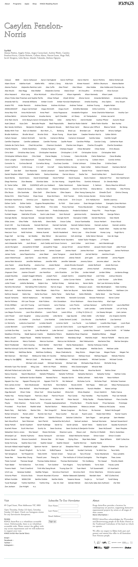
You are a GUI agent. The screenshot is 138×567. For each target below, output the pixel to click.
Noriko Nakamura (76, 388)
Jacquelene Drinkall (30, 247)
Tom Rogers (68, 465)
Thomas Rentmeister (69, 461)
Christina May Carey (26, 152)
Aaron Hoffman (66, 80)
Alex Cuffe (50, 87)
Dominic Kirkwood (92, 181)
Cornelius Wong (42, 163)
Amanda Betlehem (102, 98)
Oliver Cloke (25, 392)
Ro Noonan (96, 410)
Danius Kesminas (51, 174)
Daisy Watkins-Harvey (67, 167)
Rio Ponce (83, 410)
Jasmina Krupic (108, 254)
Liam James (121, 312)
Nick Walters (61, 385)
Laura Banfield (123, 305)
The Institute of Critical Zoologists (77, 457)
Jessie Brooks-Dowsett (74, 265)
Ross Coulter (61, 414)
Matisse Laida (112, 348)
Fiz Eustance (10, 211)
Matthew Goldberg (44, 352)
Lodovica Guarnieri (27, 323)
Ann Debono (114, 109)
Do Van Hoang (58, 181)
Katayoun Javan (85, 287)
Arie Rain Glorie (11, 120)
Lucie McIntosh (103, 327)
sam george (104, 417)
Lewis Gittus (66, 312)
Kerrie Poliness (11, 301)
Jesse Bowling (24, 265)
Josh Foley (100, 276)
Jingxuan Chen (11, 272)
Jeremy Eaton (86, 261)
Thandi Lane (41, 457)
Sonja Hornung (11, 443)
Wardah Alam (95, 476)
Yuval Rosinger (11, 483)
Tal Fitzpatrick (27, 454)
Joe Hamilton (45, 272)
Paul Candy (72, 396)
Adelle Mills (39, 83)
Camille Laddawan (31, 142)
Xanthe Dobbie (41, 479)
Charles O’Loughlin (95, 145)
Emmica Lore (32, 200)
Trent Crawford (26, 468)
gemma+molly (80, 214)
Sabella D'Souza (55, 417)
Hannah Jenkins (119, 225)
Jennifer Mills (51, 261)
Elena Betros (96, 189)
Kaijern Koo (43, 283)
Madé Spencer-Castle (34, 334)
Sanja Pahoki (10, 425)
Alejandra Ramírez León (31, 87)
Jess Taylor (9, 265)
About (7, 4)
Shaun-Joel (81, 432)
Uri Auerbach (113, 468)
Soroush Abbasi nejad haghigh (17, 446)
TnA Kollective (25, 465)
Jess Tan (116, 261)
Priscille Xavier (92, 403)
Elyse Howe (38, 196)
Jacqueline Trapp (50, 247)
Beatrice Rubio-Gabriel (77, 123)
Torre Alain (99, 465)
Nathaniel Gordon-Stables (31, 378)
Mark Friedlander (12, 345)
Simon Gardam (11, 439)
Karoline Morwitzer (13, 287)
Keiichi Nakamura (30, 298)
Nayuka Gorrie (68, 378)
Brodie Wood (28, 134)
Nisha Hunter (58, 388)
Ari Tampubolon (90, 116)
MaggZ (113, 334)
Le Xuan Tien (75, 309)
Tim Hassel (102, 461)
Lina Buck (36, 319)
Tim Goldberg (88, 461)
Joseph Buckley (11, 276)
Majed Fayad (25, 338)
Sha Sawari (33, 432)
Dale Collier (86, 167)
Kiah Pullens (44, 301)
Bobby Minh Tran (12, 131)
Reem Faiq (9, 410)
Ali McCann (98, 91)
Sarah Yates (87, 425)
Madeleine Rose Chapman (77, 334)
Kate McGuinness (24, 290)
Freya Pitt (96, 211)
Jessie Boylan (54, 265)
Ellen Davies (51, 192)
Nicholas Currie (83, 381)
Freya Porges (110, 211)
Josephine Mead (85, 276)
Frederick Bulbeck (80, 211)
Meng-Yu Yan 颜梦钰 (13, 359)
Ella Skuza (9, 192)
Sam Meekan (119, 417)
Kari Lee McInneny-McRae (108, 283)
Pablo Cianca (116, 392)
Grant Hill (9, 225)
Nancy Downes (11, 374)
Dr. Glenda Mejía (111, 181)
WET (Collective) (112, 476)
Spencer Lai (56, 446)
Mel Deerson (10, 356)
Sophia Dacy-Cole (28, 443)
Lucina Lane (119, 327)
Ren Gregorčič (51, 410)
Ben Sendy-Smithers (13, 127)
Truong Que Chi (66, 468)
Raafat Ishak (35, 407)
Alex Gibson (77, 87)
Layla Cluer (60, 309)
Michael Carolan (98, 359)
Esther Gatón (25, 203)
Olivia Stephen (84, 392)
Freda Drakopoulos (61, 211)
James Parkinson (122, 250)
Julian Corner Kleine (72, 279)
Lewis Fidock (52, 312)
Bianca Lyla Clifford (92, 127)
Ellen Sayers (66, 192)
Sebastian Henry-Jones (14, 432)
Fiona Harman (68, 207)
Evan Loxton (74, 203)
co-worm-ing (82, 160)
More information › (101, 515)
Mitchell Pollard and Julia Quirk (18, 370)
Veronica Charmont (60, 472)
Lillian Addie (86, 316)
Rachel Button (51, 407)
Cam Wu (42, 138)
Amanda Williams (30, 102)
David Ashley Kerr (99, 174)
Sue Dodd (69, 450)
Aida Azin (69, 83)
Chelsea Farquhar (48, 149)
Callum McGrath (28, 138)
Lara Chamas (59, 305)
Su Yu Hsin (41, 450)
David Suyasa (74, 178)
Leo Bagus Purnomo (13, 312)
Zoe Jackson (10, 486)
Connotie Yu (10, 163)
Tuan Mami (81, 468)
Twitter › (7, 543)
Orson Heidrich (100, 392)
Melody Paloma (118, 356)
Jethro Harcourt (48, 269)
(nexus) (8, 80)
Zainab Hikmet (74, 483)
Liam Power (10, 316)
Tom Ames (39, 465)
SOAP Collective (122, 439)
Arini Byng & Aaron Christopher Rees (37, 120)
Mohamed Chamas (60, 370)
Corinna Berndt (25, 163)
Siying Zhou (73, 439)
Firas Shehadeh (119, 207)
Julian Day (89, 279)
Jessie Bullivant (94, 265)
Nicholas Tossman (118, 381)
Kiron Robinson (77, 301)
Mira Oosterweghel (80, 367)
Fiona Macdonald (85, 207)
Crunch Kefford (11, 167)
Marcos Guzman (46, 341)
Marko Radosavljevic (74, 345)
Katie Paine (56, 294)
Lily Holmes (9, 319)
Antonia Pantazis (28, 116)
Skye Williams (106, 439)
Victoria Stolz (26, 476)
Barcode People (38, 123)
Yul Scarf (100, 479)
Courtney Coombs (61, 163)
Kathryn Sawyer (11, 294)
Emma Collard (106, 196)
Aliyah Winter (69, 98)
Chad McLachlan (35, 145)
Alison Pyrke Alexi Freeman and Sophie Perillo (24, 98)
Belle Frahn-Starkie (100, 123)
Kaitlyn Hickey (58, 283)
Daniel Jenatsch (48, 171)
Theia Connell (10, 461)
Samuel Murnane (99, 421)
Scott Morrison (27, 428)
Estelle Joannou (110, 200)
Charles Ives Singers (74, 145)
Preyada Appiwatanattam (55, 403)
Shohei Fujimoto (27, 436)
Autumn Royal (118, 120)
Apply (27, 4)
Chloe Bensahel (84, 149)
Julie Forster (103, 279)
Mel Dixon (24, 356)
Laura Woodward (26, 309)
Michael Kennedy (55, 363)
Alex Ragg (23, 91)
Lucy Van (27, 330)
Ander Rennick (24, 105)
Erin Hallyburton (93, 200)
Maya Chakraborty (63, 352)
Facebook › (8, 540)
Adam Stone (10, 83)
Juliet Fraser (10, 283)
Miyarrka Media (41, 370)
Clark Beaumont (27, 160)
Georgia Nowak (27, 218)
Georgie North (63, 218)
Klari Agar (111, 301)
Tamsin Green (57, 454)
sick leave (60, 436)
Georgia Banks (11, 218)
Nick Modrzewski (32, 385)
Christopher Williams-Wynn (16, 156)
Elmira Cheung (122, 192)
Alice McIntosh (40, 94)
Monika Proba (78, 370)
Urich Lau (9, 472)
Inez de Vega (112, 236)
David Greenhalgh (41, 178)
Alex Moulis (9, 91)
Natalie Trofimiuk (66, 374)
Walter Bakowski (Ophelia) (74, 476)
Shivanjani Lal (10, 436)
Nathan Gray (10, 378)
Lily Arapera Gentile (117, 316)
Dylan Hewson (83, 185)
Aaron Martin (83, 80)
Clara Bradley (115, 156)
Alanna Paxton (11, 87)
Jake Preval (121, 247)
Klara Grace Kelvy (95, 301)
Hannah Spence (43, 229)
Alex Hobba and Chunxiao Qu (112, 87)
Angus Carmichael (29, 109)
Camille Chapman (12, 142)
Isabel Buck (25, 240)
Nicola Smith (76, 385)
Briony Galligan (115, 131)
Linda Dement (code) (68, 319)
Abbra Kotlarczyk (116, 80)
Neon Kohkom (113, 378)
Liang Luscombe (42, 316)
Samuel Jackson (81, 421)
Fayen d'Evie (40, 207)
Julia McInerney (52, 279)
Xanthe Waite (57, 479)
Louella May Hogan (109, 323)
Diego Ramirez (11, 181)
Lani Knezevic (44, 305)
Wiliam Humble (11, 479)
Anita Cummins (98, 109)
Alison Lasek (107, 94)
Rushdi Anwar (10, 417)
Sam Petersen (28, 421)
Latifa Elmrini (106, 305)
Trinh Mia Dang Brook (46, 468)
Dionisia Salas (42, 181)
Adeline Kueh (25, 83)
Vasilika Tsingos (41, 472)
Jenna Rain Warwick (13, 261)
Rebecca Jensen (88, 407)
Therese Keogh (26, 461)
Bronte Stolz (43, 134)
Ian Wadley (33, 236)
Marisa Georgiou (121, 341)
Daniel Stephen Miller (14, 174)
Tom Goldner (53, 465)
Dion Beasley (26, 181)
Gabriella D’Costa (29, 214)
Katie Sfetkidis (85, 294)
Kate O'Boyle (41, 290)
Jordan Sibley (104, 272)
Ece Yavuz (9, 189)
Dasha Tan (83, 174)
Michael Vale (71, 363)
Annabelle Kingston (80, 112)
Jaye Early (29, 258)
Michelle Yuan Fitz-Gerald (15, 367)
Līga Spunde (72, 316)
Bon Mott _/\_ (47, 131)
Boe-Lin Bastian (29, 131)
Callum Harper (11, 138)
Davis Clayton (89, 178)
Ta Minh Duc (101, 450)
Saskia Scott (102, 425)
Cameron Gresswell (77, 138)
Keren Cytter (114, 298)
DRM (24, 185)
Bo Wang (123, 127)
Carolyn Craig (100, 142)
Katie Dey (26, 294)
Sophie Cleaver (63, 443)
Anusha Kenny (45, 116)
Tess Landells (118, 454)
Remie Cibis (35, 410)
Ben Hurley (116, 123)
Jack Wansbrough (106, 243)
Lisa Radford (100, 319)
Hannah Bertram (41, 225)
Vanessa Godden (24, 472)
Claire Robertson (98, 156)
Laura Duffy (10, 309)
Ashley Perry (71, 120)
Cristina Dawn (111, 163)
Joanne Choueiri (28, 272)
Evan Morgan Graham (93, 203)
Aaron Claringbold (48, 80)
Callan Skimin (111, 134)
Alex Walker (36, 91)
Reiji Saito (22, 410)
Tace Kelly (115, 450)
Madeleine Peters (54, 334)
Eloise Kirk (9, 196)
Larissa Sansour (90, 305)
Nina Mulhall (24, 388)
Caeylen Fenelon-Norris (91, 134)
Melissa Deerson (67, 356)
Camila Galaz (94, 138)
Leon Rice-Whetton (34, 312)
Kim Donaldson (60, 301)
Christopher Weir (109, 152)
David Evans (24, 178)
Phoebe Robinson (105, 399)
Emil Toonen (69, 196)
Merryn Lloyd (31, 359)
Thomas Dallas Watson (46, 461)
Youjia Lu (88, 479)
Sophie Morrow (80, 443)
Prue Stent (21, 407)
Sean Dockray (56, 428)
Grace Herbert (100, 221)
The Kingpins (101, 457)
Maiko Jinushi (10, 338)
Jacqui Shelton (83, 247)
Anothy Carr (123, 112)
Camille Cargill (110, 138)
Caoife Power (66, 142)
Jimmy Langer (77, 269)
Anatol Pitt (9, 105)
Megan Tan (124, 352)
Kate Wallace (87, 290)
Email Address (54, 516)
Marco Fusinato (29, 341)
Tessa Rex (9, 457)
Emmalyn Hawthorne (13, 200)
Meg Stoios (80, 352)
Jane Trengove (59, 254)
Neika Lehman (84, 378)
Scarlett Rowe (11, 428)
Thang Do (55, 457)
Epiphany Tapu (48, 200)
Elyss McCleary (53, 196)
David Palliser (58, 178)
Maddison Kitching (12, 334)
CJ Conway (65, 156)
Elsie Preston (23, 196)
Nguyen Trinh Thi (51, 381)
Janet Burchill (75, 254)
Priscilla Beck (75, 403)
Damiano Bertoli (119, 167)
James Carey (39, 250)
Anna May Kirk (11, 112)
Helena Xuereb (42, 232)
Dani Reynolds (31, 171)
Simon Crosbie (115, 436)
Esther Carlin (10, 203)
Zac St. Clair (59, 483)
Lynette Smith (110, 330)
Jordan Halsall (89, 272)
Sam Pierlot (43, 421)
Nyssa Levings (111, 388)
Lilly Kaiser (100, 316)
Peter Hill (59, 399)
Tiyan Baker (9, 465)
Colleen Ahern (98, 160)
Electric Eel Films (80, 189)
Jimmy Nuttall (93, 269)
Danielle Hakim (33, 174)
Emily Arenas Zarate (86, 196)
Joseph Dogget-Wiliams (32, 276)
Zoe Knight (24, 486)
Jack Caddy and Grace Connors (54, 243)
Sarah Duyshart (26, 425)
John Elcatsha (61, 272)
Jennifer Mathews (33, 261)
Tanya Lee (71, 454)
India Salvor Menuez (94, 236)
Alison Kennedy (91, 94)
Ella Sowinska (23, 192)
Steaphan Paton (72, 446)
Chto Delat (36, 156)
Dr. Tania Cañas (11, 185)
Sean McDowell (105, 428)
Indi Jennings (76, 236)
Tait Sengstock (11, 454)
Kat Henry (70, 287)
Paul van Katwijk (119, 396)
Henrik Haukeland (60, 232)
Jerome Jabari (103, 261)
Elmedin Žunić (105, 192)
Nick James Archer (12, 385)
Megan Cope (94, 352)
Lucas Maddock (44, 327)
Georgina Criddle (80, 218)
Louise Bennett (11, 327)
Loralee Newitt (45, 323)
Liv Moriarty (10, 323)
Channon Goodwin (54, 145)
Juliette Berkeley (27, 283)
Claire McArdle (81, 156)
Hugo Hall (9, 236)
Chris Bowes (114, 149)
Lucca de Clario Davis (64, 327)
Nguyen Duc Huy (11, 381)
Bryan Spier (72, 134)
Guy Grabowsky (23, 225)
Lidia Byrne (57, 316)
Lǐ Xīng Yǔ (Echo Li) (84, 312)
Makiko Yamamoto (43, 338)
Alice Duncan (112, 91)
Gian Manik (114, 218)
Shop (34, 4)
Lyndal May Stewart (92, 330)
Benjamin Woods (54, 127)
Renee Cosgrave (68, 410)
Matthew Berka (25, 352)
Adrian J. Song (55, 83)
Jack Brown (31, 243)
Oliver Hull (39, 392)
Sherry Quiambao (117, 432)
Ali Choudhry (84, 91)
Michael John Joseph (34, 363)
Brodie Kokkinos (11, 134)
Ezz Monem (9, 207)
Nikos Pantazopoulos (120, 385)
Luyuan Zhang (73, 330)
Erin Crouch (77, 200)
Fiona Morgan (102, 207)
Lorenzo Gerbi (62, 323)
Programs (17, 4)
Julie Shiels (117, 279)
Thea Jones (116, 457)
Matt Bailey (9, 352)
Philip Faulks (88, 399)
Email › (7, 538)
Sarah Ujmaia (72, 425)
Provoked (9, 407)
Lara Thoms (74, 305)
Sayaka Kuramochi (119, 425)
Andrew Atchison (58, 105)
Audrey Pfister (102, 120)
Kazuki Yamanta (11, 298)
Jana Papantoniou (27, 254)
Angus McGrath (47, 109)
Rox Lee (74, 414)
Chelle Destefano (29, 149)
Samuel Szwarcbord (119, 421)
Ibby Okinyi (46, 236)
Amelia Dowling (91, 102)
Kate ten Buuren (71, 290)
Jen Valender (102, 258)
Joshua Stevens (115, 276)
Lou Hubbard (91, 323)
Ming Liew (35, 367)
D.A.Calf (51, 167)
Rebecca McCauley (107, 407)
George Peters (113, 214)
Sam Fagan (90, 417)
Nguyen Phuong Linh (31, 381)
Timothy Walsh (117, 461)
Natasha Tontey (103, 374)
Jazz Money (43, 258)
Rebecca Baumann (69, 407)
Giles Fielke (23, 221)
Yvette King (44, 483)
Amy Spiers (106, 102)
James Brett (24, 250)
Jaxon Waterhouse (12, 258)
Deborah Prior (106, 178)
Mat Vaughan (81, 348)
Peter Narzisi (73, 399)
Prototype (123, 403)
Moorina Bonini (94, 370)
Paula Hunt (9, 399)
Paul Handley (87, 396)
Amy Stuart (120, 102)
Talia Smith (42, 454)
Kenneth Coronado (77, 298)
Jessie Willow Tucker (28, 269)
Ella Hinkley (111, 189)
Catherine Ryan (116, 142)
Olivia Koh (69, 392)
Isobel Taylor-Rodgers (87, 240)
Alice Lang (25, 94)
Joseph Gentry (67, 276)
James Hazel (70, 250)
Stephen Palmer (108, 446)
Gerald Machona (98, 218)
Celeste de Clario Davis (14, 145)
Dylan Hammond (66, 185)
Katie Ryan (70, 294)
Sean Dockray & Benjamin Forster (80, 428)
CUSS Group (27, 167)
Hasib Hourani (89, 229)
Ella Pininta (125, 189)
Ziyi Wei (116, 483)
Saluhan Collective (74, 417)
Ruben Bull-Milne (104, 414)
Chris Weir (9, 152)
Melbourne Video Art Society (44, 356)
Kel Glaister (47, 298)
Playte (7, 403)
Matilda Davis (97, 348)
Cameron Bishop (57, 138)
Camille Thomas (50, 142)
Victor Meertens (96, 472)
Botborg (60, 131)
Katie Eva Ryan (41, 294)
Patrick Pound (58, 396)
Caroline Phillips (83, 142)
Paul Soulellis (102, 396)
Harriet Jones (60, 229)
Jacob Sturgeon (11, 247)
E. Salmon (97, 185)
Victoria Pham (11, 476)
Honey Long (105, 232)
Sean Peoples (121, 428)
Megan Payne (109, 352)
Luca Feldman (27, 327)
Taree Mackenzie (102, 454)
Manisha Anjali (91, 338)
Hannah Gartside (60, 225)
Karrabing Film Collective (35, 287)
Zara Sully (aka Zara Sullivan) (97, 483)
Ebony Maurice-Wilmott (116, 185)
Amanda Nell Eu (11, 102)
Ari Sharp (75, 116)
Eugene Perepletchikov (45, 203)
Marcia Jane (123, 338)
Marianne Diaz (104, 341)
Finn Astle (53, 207)
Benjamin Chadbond (34, 127)
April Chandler (61, 116)
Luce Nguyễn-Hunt (85, 327)
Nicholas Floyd (100, 381)
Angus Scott (63, 109)
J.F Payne (104, 240)
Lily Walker (23, 319)
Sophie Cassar (46, 443)
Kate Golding (121, 287)
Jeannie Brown (58, 258)
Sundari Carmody (85, 450)
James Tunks (10, 254)
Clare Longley (10, 160)
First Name (53, 506)
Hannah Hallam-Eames (80, 225)
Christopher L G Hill (69, 152)
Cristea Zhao (95, 163)
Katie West (100, 294)
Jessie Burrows (111, 265)
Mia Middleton (61, 359)
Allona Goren (84, 98)
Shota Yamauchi (45, 436)
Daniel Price (87, 171)
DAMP (7, 171)
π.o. (34, 486)
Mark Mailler (44, 345)
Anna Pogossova (60, 112)
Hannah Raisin (11, 229)
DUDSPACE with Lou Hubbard (42, 185)
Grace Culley (65, 221)
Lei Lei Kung (122, 309)
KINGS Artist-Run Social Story (16, 533)
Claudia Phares (44, 160)
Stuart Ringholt (26, 450)
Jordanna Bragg (121, 272)
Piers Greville (121, 399)
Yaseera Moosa (73, 479)
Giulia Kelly (37, 221)
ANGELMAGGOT (11, 109)
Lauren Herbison (45, 309)
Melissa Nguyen (100, 356)
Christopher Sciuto (89, 152)
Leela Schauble (106, 309)
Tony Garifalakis (83, 465)
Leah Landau (90, 309)
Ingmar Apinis (10, 240)
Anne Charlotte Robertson (103, 112)
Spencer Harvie (40, 446)
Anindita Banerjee (80, 109)
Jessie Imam (10, 269)
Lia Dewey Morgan (104, 312)
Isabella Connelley (41, 240)
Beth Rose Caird (72, 127)
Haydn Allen (104, 229)
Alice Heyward (11, 94)
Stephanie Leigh (90, 446)
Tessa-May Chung (24, 457)
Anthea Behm (10, 116)
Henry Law (76, 232)
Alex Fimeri (63, 87)
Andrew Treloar (76, 105)
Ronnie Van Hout (45, 414)
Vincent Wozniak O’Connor (48, 476)
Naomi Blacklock (28, 374)
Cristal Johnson (79, 163)
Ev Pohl (62, 203)
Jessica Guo (39, 265)
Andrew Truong (93, 105)
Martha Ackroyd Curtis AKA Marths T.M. (21, 348)
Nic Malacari (67, 381)
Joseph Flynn (51, 276)
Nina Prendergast (41, 388)
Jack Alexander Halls (13, 243)
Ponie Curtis (35, 403)
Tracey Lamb (113, 465)
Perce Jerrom (45, 399)
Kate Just (9, 290)
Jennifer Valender (68, 261)
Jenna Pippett (118, 258)
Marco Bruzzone (11, 341)
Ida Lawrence (61, 236)
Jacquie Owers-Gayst (103, 247)
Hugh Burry (119, 232)
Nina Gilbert (10, 388)
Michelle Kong (110, 363)
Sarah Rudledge (43, 425)
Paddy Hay (9, 396)
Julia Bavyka (23, 279)
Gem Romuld (64, 214)
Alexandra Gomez (52, 91)
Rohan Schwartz (11, 414)
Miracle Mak (97, 367)
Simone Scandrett (29, 439)
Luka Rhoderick (41, 330)
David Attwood (117, 174)
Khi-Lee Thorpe (28, 301)
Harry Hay (74, 229)
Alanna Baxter (118, 83)
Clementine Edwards (64, 160)
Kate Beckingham (104, 287)
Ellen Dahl (37, 192)
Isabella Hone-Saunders (64, 240)
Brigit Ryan (99, 131)
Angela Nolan (109, 105)
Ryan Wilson (39, 417)
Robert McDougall (112, 410)
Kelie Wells (60, 298)
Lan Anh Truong (27, 305)
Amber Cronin (47, 102)
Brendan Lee (85, 131)
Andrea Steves (41, 105)
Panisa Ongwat (24, 396)
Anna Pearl (44, 112)
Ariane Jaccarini (108, 116)
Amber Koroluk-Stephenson (68, 102)
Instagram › (9, 545)
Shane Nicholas (48, 432)
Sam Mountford (11, 421)
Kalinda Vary (73, 283)
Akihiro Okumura (101, 83)
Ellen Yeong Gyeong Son (85, 192)
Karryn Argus (56, 287)
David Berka (10, 178)
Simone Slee (46, 439)
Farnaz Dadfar (25, 207)
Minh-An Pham (50, 367)
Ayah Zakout (10, 123)
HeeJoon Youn (11, 232)
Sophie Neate (96, 443)
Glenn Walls (51, 221)
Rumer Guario (121, 414)
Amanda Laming (120, 98)
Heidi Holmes (26, 232)
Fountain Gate (43, 211)
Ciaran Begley (51, 156)
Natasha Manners (85, 374)
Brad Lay (72, 131)
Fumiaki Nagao (11, 214)
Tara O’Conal (85, 454)
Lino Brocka (86, 319)
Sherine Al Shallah (97, 432)
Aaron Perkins (99, 80)
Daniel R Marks (103, 171)
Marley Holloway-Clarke (98, 345)
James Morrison (87, 250)
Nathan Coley (120, 374)
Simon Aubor (99, 436)
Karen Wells (88, 283)
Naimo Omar (110, 370)
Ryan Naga (25, 417)
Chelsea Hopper (66, 149)
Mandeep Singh (74, 338)
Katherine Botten (105, 290)
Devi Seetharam (122, 178)
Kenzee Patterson (96, 298)
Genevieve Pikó (97, 214)
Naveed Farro (51, 378)
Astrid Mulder (86, 120)
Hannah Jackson (101, 225)
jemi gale (89, 258)
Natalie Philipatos (47, 374)
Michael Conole (116, 359)
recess (122, 407)
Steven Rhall (10, 450)
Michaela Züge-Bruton (90, 363)
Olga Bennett (10, 392)
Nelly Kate (98, 378)
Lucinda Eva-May (12, 330)
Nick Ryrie (47, 385)
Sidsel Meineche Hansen (79, 436)
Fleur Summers (26, 211)
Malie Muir (59, 338)
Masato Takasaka (64, 348)
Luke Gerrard (57, 330)
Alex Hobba (91, 87)
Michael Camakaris (80, 359)
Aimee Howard (83, 83)
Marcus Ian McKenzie (66, 341)
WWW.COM (26, 479)
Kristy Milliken (11, 305)
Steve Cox (123, 446)
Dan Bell (17, 171)
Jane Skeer (44, 254)
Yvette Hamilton (28, 483)
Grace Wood (116, 221)
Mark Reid (58, 345)
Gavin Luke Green (47, 214)
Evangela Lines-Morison (116, 203)
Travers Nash (10, 468)
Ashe (59, 120)
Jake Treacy (10, 250)
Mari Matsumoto (87, 341)
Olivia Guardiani (54, 392)
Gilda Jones (9, 221)
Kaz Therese (114, 294)
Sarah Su (58, 425)
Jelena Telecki (75, 258)
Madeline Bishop (99, 334)
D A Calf (39, 167)
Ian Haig (20, 236)
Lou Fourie (76, 323)
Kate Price (55, 290)
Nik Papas (90, 385)
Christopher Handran (48, 152)
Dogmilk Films (74, 181)
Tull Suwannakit (96, 468)
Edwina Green (42, 189)
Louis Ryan (125, 323)
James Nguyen (104, 250)
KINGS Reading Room (49, 4)
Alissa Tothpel (53, 98)
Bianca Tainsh (110, 127)
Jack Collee (76, 243)
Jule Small (9, 279)
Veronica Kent (79, 472)
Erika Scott (63, 200)
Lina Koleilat (50, 319)
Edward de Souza (25, 189)
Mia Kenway (46, 359)
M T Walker (125, 330)
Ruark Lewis (87, 414)
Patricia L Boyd (41, 396)
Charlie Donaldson (114, 145)
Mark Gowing (28, 345)
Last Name (53, 511)
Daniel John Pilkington (68, 171)
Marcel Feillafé (108, 338)
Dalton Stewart (101, 167)
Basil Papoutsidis (56, 123)
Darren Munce (69, 174)
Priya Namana (108, 403)
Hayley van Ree (119, 229)
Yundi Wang (113, 479)
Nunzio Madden (94, 388)
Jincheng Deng (109, 269)
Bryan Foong (57, 134)
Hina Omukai (91, 232)
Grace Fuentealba (82, 221)
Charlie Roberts (11, 149)
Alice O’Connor (57, 94)
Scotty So (42, 428)
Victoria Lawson (114, 472)
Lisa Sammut (115, 319)
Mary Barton (47, 348)
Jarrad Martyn (91, 254)
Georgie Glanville (45, 218)
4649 (17, 80)
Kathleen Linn (122, 290)
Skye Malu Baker (89, 439)
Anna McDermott (28, 112)
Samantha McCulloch (61, 421)
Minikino (63, 367)
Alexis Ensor (69, 91)
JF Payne (62, 269)
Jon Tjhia (74, 272)
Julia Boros (37, 279)
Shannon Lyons (66, 432)
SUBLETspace (55, 450)
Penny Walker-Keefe (27, 399)
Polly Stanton (20, 403)
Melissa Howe (84, 356)
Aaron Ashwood (30, 80)
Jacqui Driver (67, 247)
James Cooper (55, 250)
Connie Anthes (114, 160)
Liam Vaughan (25, 316)
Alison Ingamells (74, 94)
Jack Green (90, 243)
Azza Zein (24, 123)
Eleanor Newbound (60, 189)
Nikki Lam (103, 385)
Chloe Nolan (100, 149)
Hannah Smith (27, 229)
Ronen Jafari (28, 414)
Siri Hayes (60, 439)
